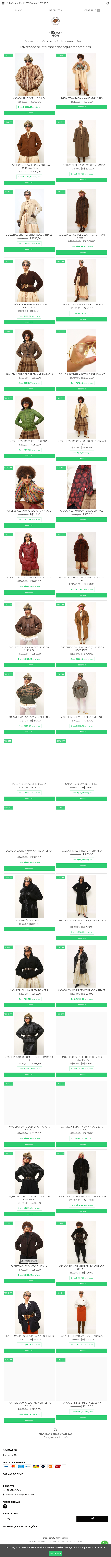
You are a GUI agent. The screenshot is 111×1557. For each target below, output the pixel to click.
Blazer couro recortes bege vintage (29, 235)
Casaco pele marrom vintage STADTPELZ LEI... (82, 579)
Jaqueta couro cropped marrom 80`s (29, 374)
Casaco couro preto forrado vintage (82, 990)
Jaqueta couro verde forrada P (29, 441)
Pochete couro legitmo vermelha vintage (29, 1404)
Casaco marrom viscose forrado (82, 304)
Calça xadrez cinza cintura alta (82, 851)
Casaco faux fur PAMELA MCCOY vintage (82, 1196)
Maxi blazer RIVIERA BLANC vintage (82, 717)
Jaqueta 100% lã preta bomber (29, 990)
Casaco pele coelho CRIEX (29, 98)
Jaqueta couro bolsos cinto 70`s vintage (29, 1128)
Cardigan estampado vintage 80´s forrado (82, 1128)
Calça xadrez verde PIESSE (81, 784)
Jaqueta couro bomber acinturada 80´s (29, 1058)
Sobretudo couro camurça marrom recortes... (81, 649)
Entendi (55, 1553)
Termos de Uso (10, 1455)
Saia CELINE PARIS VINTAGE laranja (81, 1336)
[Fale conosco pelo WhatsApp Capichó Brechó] (104, 1544)
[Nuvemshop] (55, 1539)
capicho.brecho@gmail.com (20, 1494)
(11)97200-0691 (14, 1490)
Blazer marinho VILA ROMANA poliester (29, 1336)
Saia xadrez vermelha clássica (82, 1403)
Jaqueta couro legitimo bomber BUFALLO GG (82, 1058)
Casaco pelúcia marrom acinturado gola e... (81, 1267)
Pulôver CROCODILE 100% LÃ (29, 784)
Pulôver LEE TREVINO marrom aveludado (29, 306)
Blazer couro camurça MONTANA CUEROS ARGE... (29, 166)
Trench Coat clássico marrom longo (82, 165)
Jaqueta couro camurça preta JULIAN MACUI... (29, 852)
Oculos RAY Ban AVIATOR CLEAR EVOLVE (82, 374)
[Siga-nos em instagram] (5, 1506)
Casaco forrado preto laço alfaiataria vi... (82, 922)
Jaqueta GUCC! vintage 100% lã (29, 1266)
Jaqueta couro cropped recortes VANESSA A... (29, 1198)
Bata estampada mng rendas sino (82, 98)
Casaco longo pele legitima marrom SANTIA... (82, 236)
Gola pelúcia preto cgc (29, 920)
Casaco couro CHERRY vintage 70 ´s (29, 577)
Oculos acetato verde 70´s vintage (29, 511)
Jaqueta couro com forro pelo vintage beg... (82, 442)
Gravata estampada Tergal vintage (81, 511)
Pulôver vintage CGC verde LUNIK (29, 717)
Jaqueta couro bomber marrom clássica (29, 649)
